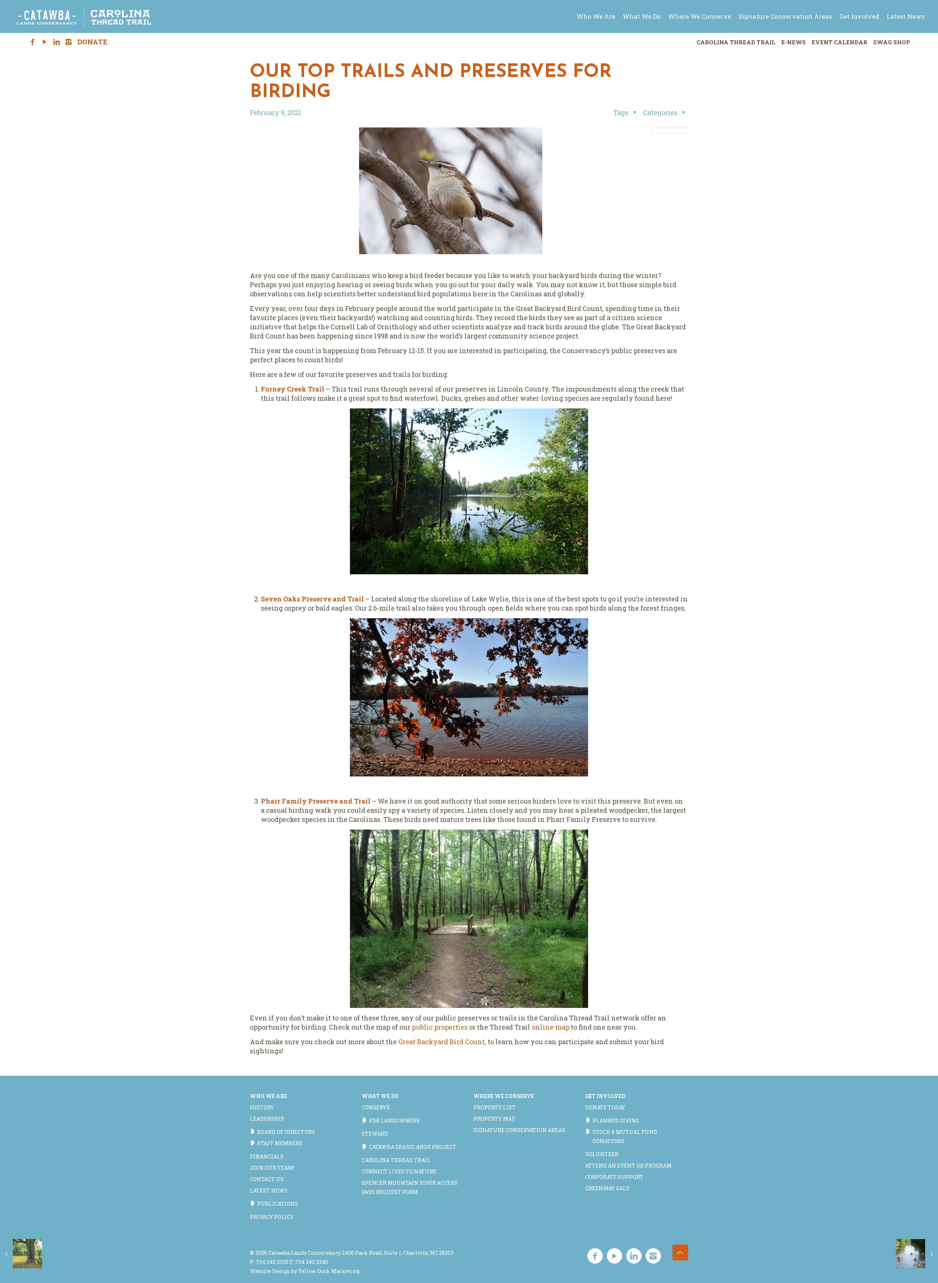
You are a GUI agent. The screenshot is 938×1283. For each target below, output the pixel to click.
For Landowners (394, 1120)
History (262, 1107)
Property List (494, 1107)
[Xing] (80, 42)
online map (550, 1027)
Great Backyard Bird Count (441, 1041)
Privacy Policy (272, 1216)
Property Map (494, 1118)
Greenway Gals (607, 1188)
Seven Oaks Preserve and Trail (312, 598)
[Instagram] (69, 42)
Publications (277, 1203)
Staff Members (279, 1143)
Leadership (267, 1118)
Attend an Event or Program (628, 1165)
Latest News (269, 1190)
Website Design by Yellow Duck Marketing (304, 1271)
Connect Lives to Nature (399, 1171)
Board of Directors (286, 1131)
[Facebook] (33, 42)
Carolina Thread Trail (736, 42)
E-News (793, 42)
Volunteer (601, 1154)
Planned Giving (615, 1120)
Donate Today (605, 1107)
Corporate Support (614, 1176)
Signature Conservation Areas (519, 1130)
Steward (375, 1133)
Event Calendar (839, 42)
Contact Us (267, 1179)
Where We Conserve (503, 1096)
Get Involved (605, 1096)
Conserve (376, 1107)
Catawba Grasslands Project (413, 1146)
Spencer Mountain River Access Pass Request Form (409, 1187)
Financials (267, 1156)
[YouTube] (44, 42)
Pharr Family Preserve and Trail (315, 801)
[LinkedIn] (57, 42)
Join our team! (272, 1167)
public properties (440, 1027)
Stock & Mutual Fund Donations (624, 1136)
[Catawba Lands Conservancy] (85, 16)
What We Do (380, 1096)
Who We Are (268, 1096)
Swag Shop (891, 42)
